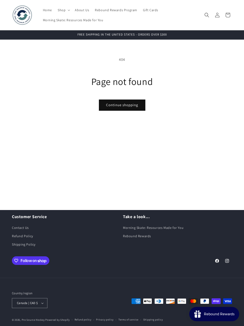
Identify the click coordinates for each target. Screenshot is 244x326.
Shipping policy (153, 319)
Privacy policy (105, 319)
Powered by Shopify (57, 319)
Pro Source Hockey (33, 319)
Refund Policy (22, 236)
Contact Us (20, 228)
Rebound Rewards (137, 236)
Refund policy (83, 319)
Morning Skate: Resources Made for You (153, 228)
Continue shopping (122, 105)
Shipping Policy (24, 244)
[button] (63, 10)
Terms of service (128, 319)
